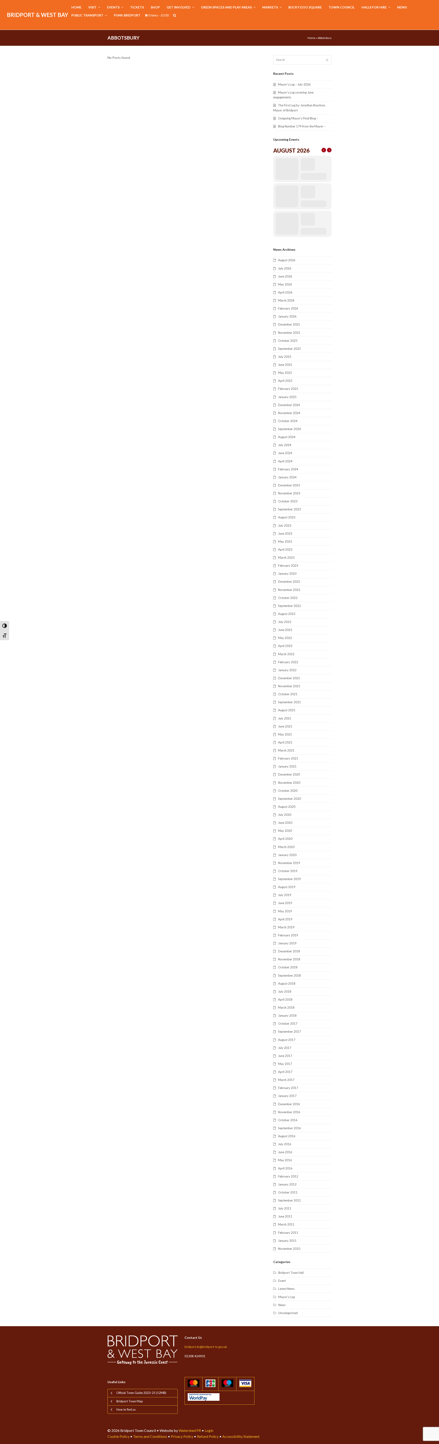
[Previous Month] (323, 150)
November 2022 (289, 590)
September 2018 (289, 975)
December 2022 (289, 581)
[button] (174, 15)
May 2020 (285, 830)
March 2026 (286, 300)
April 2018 (285, 999)
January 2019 (287, 943)
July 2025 (284, 356)
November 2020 (289, 782)
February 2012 (288, 1176)
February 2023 (288, 565)
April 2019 (285, 919)
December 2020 (289, 774)
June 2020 (285, 822)
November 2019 (289, 863)
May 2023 (285, 541)
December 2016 (289, 1104)
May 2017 (285, 1064)
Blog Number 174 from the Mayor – (302, 126)
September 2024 (289, 429)
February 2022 (288, 662)
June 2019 (285, 903)
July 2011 (284, 1208)
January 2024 (287, 477)
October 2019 (287, 871)
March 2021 (286, 750)
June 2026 (285, 276)
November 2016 (289, 1112)
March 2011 (286, 1224)
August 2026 (286, 260)
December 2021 (289, 678)
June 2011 (285, 1216)
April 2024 (285, 461)
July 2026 (284, 268)
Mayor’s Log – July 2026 (294, 84)
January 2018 (287, 1015)
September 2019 (289, 879)
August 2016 (286, 1136)
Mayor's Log (286, 1297)
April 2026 (285, 292)
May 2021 (285, 734)
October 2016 (287, 1120)
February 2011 (288, 1232)
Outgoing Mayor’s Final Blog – (298, 118)
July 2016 (284, 1144)
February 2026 (288, 308)
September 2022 (289, 606)
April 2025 (285, 381)
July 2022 (284, 622)
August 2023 (286, 517)
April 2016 (285, 1168)
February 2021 (288, 758)
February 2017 (288, 1088)
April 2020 (285, 839)
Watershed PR (190, 1430)
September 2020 (289, 798)
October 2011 (287, 1192)
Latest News (286, 1288)
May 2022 (285, 638)
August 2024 (286, 437)
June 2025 (285, 364)
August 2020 (286, 806)
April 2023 (285, 549)
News (282, 1305)
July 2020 (284, 814)
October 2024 (287, 421)
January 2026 (287, 316)
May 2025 (285, 372)
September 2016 (289, 1128)
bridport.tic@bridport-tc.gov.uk (206, 1347)
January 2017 (287, 1096)
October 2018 (287, 967)
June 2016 (285, 1152)
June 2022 (285, 630)
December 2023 (289, 485)
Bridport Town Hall (291, 1272)
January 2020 (287, 855)
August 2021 (286, 710)
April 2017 (285, 1072)
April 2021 (285, 742)
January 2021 (287, 766)
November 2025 (289, 332)
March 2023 (286, 557)
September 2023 (289, 509)
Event (282, 1280)
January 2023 (287, 573)
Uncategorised (288, 1313)
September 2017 (289, 1031)
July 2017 (284, 1048)
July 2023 (284, 525)
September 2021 (289, 702)
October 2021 (287, 694)
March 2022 (286, 654)
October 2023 (287, 501)
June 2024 (285, 453)
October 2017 (287, 1023)
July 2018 (284, 991)
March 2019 (286, 927)
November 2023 (289, 493)
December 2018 (289, 951)
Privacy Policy (182, 1436)
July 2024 (284, 445)
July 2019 (284, 895)
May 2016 (285, 1160)
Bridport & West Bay (37, 14)
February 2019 (288, 935)
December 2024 (289, 405)
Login (209, 1430)
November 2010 (289, 1248)
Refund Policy (208, 1436)
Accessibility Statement (241, 1436)
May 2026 (285, 284)
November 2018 (289, 959)
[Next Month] (329, 150)
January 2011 (287, 1240)
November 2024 (289, 413)
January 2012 (287, 1184)
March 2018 (286, 1007)
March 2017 (286, 1080)
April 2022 (285, 646)
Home (311, 38)
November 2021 (289, 686)
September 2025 (289, 348)
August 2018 (286, 983)
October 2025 (287, 340)
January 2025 (287, 397)
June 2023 (285, 533)
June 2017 (285, 1056)
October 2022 (287, 598)
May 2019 (285, 911)
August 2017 (286, 1040)
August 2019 (286, 887)
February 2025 (288, 389)
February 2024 (288, 469)
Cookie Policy (118, 1436)
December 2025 (289, 324)
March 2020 (286, 847)
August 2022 (286, 614)
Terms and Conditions (150, 1436)
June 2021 (285, 726)
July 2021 (284, 718)
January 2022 (287, 670)
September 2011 (289, 1200)
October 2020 (287, 790)
